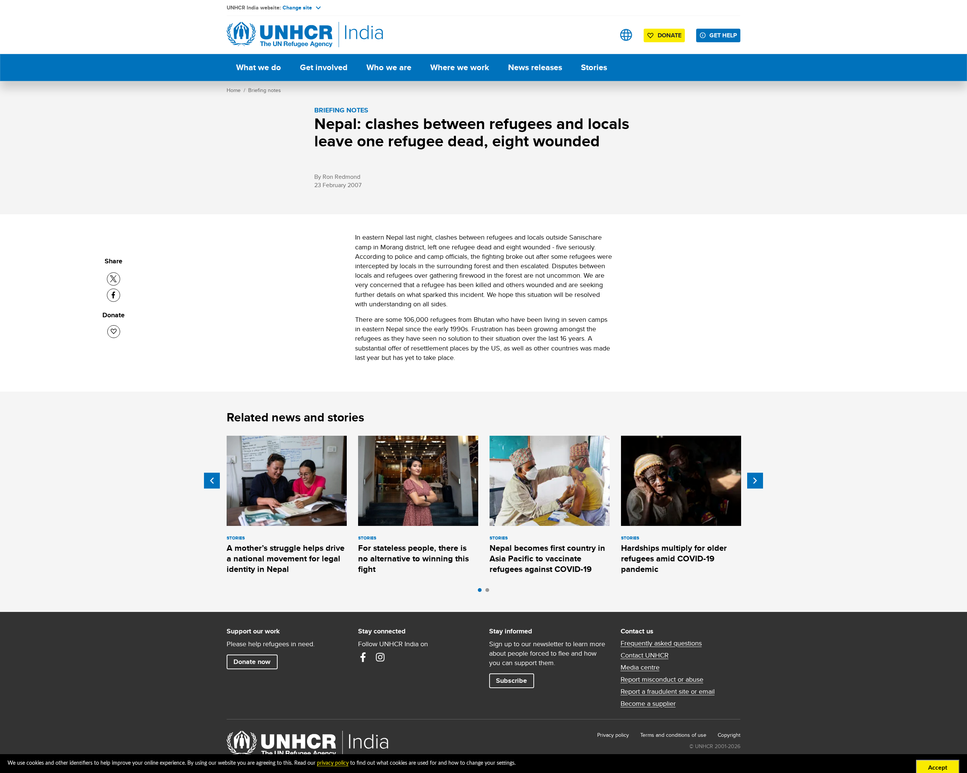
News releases (535, 67)
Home (234, 90)
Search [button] (602, 35)
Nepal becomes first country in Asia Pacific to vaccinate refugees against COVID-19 (547, 559)
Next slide (755, 481)
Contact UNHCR (645, 655)
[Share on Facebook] (113, 295)
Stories (594, 67)
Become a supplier (648, 703)
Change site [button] (297, 7)
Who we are (388, 67)
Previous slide (212, 481)
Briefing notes (264, 90)
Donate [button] (669, 35)
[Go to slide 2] (489, 592)
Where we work (459, 67)
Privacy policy (613, 735)
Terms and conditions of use (673, 735)
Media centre (640, 667)
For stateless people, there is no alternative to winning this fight (413, 559)
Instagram (380, 657)
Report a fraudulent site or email (668, 691)
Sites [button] (626, 35)
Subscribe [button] (511, 680)
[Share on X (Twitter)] (113, 279)
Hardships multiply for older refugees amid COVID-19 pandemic (674, 559)
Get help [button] (723, 35)
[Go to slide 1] (481, 592)
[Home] (279, 35)
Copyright (729, 735)
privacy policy (333, 763)
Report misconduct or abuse (662, 679)
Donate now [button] (251, 662)
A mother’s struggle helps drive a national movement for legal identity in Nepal (285, 559)
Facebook (363, 657)
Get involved (324, 67)
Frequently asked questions (661, 643)
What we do (258, 67)
